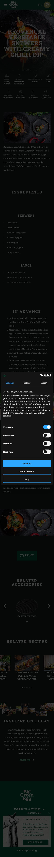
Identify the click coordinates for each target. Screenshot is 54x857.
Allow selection (27, 471)
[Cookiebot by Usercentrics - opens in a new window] (39, 375)
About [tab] (44, 382)
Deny (27, 479)
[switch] (47, 435)
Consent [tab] (10, 382)
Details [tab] (27, 382)
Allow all (27, 463)
